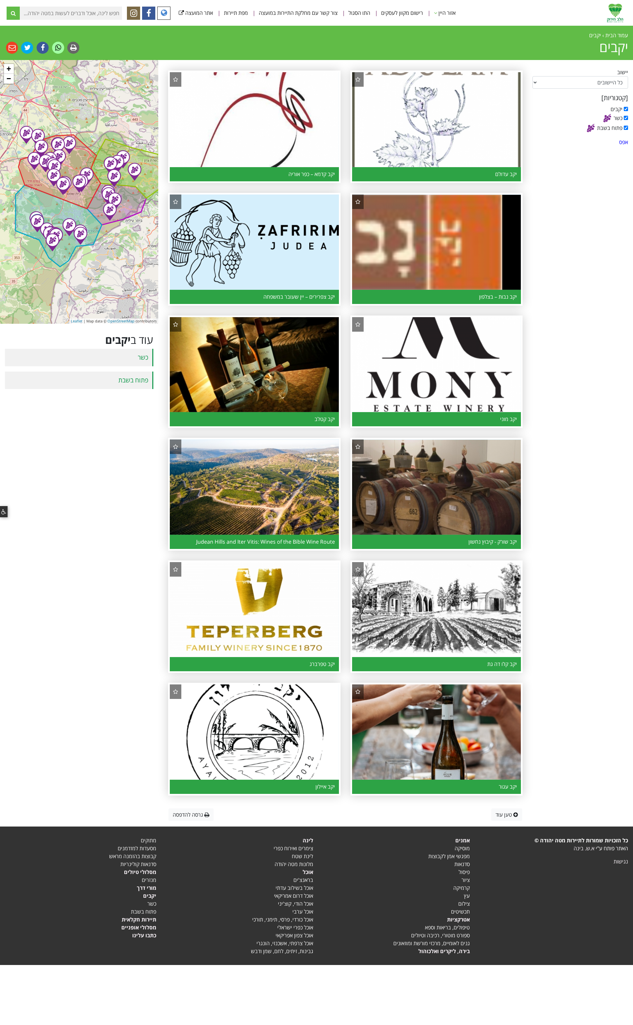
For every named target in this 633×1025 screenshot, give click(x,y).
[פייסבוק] (148, 13)
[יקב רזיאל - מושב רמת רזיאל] (114, 178)
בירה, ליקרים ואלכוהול (444, 951)
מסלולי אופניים (138, 927)
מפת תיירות (236, 12)
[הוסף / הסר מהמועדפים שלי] (358, 79)
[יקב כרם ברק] (41, 148)
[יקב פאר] (34, 161)
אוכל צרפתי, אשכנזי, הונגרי (284, 943)
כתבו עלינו (144, 935)
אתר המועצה (198, 12)
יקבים (149, 895)
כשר (143, 357)
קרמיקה (461, 887)
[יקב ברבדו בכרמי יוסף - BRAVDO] (26, 135)
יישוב (622, 72)
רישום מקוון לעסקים (402, 12)
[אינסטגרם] (133, 13)
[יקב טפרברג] (63, 186)
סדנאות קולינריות (138, 864)
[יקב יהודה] (110, 165)
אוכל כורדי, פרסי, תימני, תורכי (282, 919)
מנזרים (149, 880)
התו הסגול (359, 12)
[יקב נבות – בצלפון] (45, 163)
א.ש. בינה (584, 848)
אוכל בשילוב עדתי (294, 887)
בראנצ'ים (303, 880)
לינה (308, 840)
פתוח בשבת (133, 380)
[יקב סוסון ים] (115, 201)
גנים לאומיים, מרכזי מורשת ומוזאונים (431, 943)
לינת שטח (302, 856)
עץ (467, 895)
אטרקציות (458, 919)
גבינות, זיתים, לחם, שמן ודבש (282, 951)
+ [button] (9, 69)
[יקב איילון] (117, 164)
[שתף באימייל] (12, 47)
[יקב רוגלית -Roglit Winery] (80, 235)
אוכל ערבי (302, 911)
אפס (623, 142)
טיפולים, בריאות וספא (447, 927)
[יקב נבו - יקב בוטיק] (110, 211)
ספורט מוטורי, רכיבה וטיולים (440, 935)
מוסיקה (462, 848)
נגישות (621, 861)
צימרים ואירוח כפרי (293, 848)
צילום (464, 903)
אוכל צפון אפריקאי (294, 935)
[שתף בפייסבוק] (42, 47)
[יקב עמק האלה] (69, 227)
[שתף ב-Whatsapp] (57, 47)
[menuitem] (448, 13)
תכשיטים (460, 911)
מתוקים (148, 840)
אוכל (308, 872)
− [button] (9, 79)
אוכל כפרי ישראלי (295, 927)
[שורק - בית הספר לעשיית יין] (58, 146)
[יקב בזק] (38, 138)
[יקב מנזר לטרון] (69, 145)
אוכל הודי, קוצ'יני (295, 903)
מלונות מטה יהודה (294, 864)
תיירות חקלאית (139, 919)
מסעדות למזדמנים (137, 848)
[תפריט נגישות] (4, 511)
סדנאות (462, 864)
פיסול (464, 872)
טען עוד (504, 814)
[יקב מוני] (54, 177)
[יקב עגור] (37, 223)
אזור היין (446, 12)
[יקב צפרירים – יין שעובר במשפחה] (52, 242)
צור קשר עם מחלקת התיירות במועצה (298, 12)
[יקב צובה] (134, 172)
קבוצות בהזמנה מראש (132, 856)
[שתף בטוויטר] (27, 47)
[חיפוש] (13, 13)
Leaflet (76, 320)
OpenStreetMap (121, 320)
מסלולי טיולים (140, 872)
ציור (466, 880)
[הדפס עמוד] (73, 47)
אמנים (462, 840)
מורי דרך (146, 887)
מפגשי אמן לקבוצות (449, 856)
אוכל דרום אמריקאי (293, 895)
